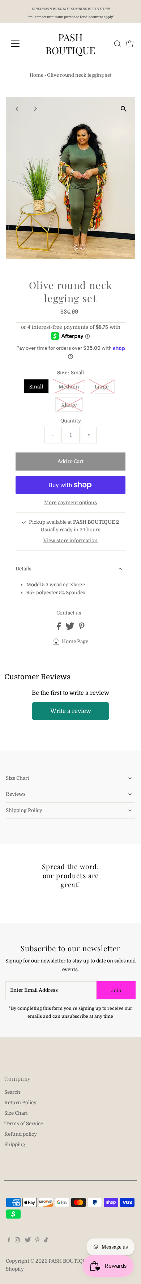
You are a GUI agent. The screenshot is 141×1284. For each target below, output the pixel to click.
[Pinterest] (37, 1241)
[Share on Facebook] (59, 628)
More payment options (70, 502)
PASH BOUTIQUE (70, 44)
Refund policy (20, 1134)
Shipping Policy (24, 810)
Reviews (16, 794)
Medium (69, 387)
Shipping (14, 1144)
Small (36, 387)
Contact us (68, 613)
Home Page (75, 641)
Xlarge (69, 405)
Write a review (70, 711)
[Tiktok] (46, 1241)
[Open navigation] (21, 44)
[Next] (35, 109)
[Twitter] (28, 1241)
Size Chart (17, 778)
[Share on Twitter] (70, 628)
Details (23, 568)
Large (102, 387)
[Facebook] (9, 1241)
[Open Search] (117, 44)
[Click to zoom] (123, 109)
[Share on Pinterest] (82, 628)
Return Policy (20, 1102)
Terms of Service (23, 1123)
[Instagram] (17, 1241)
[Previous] (17, 109)
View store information (70, 540)
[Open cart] (129, 43)
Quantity (70, 421)
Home (36, 75)
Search (12, 1092)
